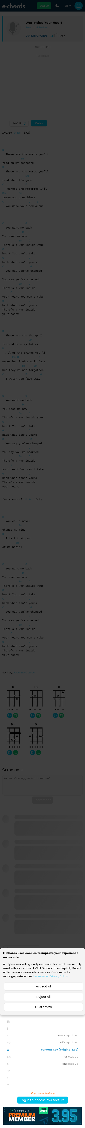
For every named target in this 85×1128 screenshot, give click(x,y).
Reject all (44, 996)
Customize (43, 1007)
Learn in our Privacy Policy (50, 976)
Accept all (43, 986)
